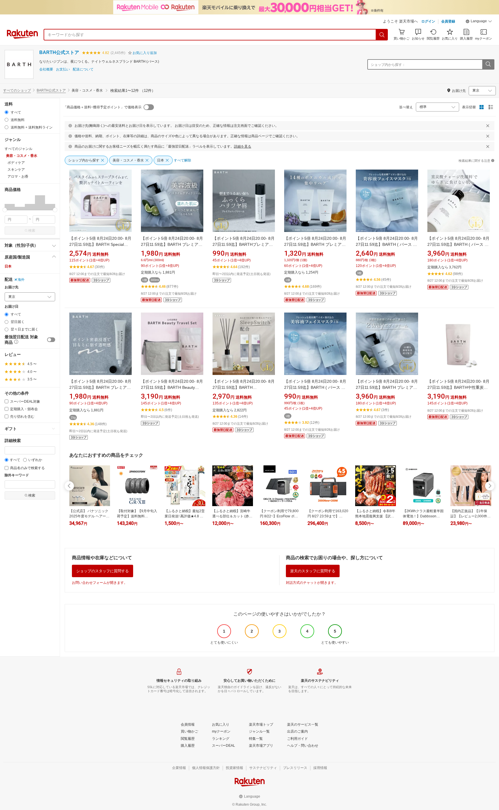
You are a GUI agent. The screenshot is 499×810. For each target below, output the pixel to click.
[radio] (6, 112)
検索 (31, 230)
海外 (21, 280)
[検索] (382, 34)
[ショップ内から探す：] (488, 64)
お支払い (63, 69)
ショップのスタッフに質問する (102, 571)
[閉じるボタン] (488, 125)
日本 (8, 266)
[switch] (51, 339)
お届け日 (11, 307)
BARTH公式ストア (59, 52)
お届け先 (11, 287)
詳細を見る (242, 146)
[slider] (5, 210)
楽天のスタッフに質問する (312, 571)
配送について (83, 69)
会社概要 (46, 69)
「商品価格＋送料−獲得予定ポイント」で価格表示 (102, 107)
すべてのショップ (17, 90)
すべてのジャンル (18, 149)
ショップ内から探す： (388, 65)
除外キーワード (17, 475)
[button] (479, 22)
